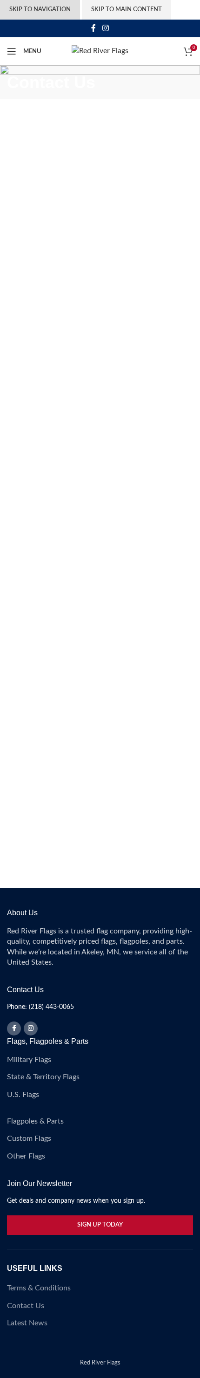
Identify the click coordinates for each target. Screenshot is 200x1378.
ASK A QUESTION (41, 481)
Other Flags (26, 1156)
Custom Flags (29, 1138)
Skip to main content (126, 10)
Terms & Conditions (39, 1288)
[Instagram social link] (105, 28)
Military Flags (29, 1059)
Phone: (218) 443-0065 (40, 1007)
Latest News (27, 1323)
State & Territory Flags (43, 1077)
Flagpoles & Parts (35, 1121)
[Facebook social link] (93, 28)
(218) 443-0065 (71, 601)
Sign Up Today (100, 1225)
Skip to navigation (40, 10)
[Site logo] (100, 51)
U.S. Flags (23, 1094)
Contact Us (25, 1305)
